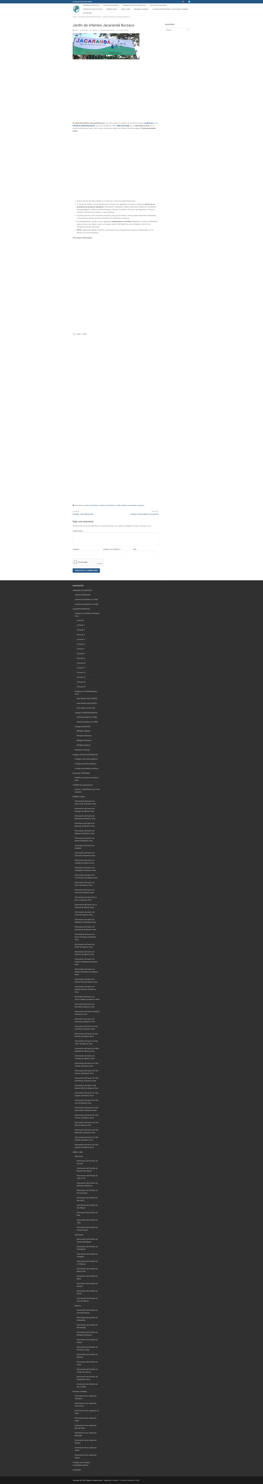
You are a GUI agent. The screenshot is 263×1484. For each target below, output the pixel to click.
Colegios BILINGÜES (83, 726)
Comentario (78, 531)
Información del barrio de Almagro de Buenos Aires (84, 809)
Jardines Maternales (82, 595)
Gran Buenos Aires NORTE (87, 698)
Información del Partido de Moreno (87, 1284)
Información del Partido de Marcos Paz (87, 1270)
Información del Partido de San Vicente (87, 1385)
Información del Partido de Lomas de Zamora (87, 1370)
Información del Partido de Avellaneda (87, 1318)
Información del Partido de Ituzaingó (87, 1255)
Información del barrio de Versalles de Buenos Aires (85, 1057)
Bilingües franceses (84, 736)
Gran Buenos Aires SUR (86, 708)
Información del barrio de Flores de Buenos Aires (84, 883)
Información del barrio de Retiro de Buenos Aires (87, 1012)
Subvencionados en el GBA (87, 722)
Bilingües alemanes (84, 740)
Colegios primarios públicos (85, 764)
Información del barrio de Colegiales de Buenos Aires (85, 869)
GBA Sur (78, 1306)
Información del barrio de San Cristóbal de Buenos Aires (86, 1027)
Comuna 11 (81, 668)
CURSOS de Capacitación (83, 785)
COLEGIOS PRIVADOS (81, 609)
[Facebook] (183, 2)
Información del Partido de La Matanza (87, 1262)
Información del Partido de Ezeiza (87, 1341)
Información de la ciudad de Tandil (85, 1449)
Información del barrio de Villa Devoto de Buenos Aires (86, 1072)
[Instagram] (186, 2)
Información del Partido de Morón (87, 1292)
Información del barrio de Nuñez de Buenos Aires (84, 945)
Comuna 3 (81, 630)
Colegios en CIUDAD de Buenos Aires (87, 614)
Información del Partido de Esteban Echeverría (87, 1333)
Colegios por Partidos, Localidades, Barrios (81, 1463)
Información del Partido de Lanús (87, 1363)
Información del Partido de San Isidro (87, 1199)
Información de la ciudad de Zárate (85, 1456)
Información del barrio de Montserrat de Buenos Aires (85, 928)
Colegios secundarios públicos (87, 768)
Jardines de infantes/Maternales (89, 17)
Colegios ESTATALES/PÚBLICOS (85, 755)
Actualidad (77, 1470)
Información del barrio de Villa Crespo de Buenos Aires (86, 1064)
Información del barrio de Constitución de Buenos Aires (86, 876)
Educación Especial (82, 750)
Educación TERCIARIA (81, 773)
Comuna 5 (81, 639)
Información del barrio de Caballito (84, 846)
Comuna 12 (81, 672)
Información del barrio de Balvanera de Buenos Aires (85, 817)
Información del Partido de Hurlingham (87, 1248)
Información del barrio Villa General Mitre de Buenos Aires (86, 1086)
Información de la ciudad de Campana (85, 1397)
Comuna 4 (81, 635)
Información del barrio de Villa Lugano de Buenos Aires (86, 1094)
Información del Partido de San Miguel (87, 1206)
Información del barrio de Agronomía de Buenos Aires (85, 802)
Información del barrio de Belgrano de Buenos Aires (85, 832)
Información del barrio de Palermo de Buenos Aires (84, 953)
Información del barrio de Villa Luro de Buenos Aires (86, 1101)
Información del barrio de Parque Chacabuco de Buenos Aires (86, 971)
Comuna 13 (81, 677)
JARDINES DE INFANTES (82, 590)
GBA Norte (79, 1156)
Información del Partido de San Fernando (87, 1191)
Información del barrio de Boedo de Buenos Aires (84, 839)
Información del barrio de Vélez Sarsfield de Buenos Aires (87, 1049)
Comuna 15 (81, 687)
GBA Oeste (79, 1235)
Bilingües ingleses (83, 731)
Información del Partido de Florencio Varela (87, 1348)
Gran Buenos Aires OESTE (87, 703)
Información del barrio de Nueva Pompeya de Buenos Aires (85, 937)
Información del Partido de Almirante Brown (87, 1311)
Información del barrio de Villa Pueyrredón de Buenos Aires (86, 1109)
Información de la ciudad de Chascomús (85, 1404)
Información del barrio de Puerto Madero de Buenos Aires (87, 998)
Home (75, 17)
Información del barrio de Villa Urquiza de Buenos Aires (86, 1146)
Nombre (76, 549)
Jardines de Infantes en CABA (86, 599)
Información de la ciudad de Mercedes (85, 1434)
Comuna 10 (81, 663)
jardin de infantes (91, 505)
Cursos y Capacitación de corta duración (87, 790)
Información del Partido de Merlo (87, 1277)
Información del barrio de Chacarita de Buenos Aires (85, 854)
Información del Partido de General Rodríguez (87, 1240)
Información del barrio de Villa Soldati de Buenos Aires (86, 1138)
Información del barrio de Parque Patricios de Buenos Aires (85, 989)
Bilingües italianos (84, 745)
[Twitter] (189, 2)
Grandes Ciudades (80, 1391)
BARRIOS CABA (79, 797)
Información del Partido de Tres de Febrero (87, 1299)
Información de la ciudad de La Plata (87, 1412)
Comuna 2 (81, 625)
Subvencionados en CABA (87, 717)
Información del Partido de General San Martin (87, 1169)
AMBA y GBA (78, 1152)
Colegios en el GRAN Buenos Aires (86, 692)
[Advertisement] (115, 77)
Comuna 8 (81, 653)
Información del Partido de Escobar (87, 1162)
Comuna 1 (80, 620)
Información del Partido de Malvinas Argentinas (87, 1184)
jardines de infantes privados (133, 505)
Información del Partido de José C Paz (87, 1177)
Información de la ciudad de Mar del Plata (85, 1426)
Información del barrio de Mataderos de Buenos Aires (85, 920)
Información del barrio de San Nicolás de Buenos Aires (86, 1035)
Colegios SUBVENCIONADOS (86, 713)
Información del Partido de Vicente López (87, 1228)
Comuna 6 (81, 644)
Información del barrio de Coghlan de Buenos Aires (84, 861)
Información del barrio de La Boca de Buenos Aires (86, 898)
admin (76, 30)
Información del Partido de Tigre (87, 1221)
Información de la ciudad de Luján (85, 1419)
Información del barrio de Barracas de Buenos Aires (85, 824)
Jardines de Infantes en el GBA (87, 604)
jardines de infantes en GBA (110, 505)
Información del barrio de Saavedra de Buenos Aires (85, 1020)
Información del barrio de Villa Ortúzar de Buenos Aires (86, 1116)
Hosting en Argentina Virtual (130, 1480)
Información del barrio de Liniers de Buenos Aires (84, 913)
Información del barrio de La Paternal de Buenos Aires (86, 906)
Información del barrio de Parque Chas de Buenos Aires (86, 980)
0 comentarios (123, 30)
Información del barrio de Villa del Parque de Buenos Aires (86, 1079)
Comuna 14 (81, 682)
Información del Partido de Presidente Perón (87, 1378)
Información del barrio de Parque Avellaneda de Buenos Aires (86, 961)
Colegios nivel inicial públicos (86, 759)
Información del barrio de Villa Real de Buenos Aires (86, 1123)
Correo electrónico (112, 549)
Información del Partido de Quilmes (87, 1355)
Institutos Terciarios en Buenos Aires (87, 779)
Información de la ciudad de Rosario (85, 1441)
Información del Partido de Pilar (87, 1213)
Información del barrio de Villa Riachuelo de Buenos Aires (86, 1131)
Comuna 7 (81, 649)
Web (134, 549)
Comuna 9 (81, 658)
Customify (115, 1480)
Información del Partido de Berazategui (87, 1326)
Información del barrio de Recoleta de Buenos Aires (85, 1005)
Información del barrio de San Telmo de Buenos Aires (86, 1042)
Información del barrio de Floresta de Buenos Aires (84, 891)
